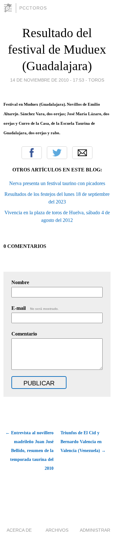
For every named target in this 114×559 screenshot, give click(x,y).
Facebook (32, 152)
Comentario (24, 333)
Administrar (95, 530)
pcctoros (33, 7)
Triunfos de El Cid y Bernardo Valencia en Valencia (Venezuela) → (83, 441)
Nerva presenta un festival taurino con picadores (57, 183)
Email (82, 152)
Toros (96, 80)
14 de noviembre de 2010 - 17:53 (47, 80)
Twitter (57, 152)
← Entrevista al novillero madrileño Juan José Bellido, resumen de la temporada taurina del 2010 (29, 450)
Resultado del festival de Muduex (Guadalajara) (57, 49)
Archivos (57, 530)
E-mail (35, 308)
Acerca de (19, 530)
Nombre (20, 282)
